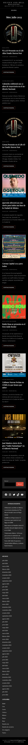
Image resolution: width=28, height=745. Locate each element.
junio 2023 (5, 660)
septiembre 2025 (7, 581)
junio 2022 (5, 695)
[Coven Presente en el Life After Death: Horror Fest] (14, 127)
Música (4, 47)
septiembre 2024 (7, 616)
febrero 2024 (5, 636)
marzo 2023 (5, 668)
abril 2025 (5, 595)
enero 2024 (5, 639)
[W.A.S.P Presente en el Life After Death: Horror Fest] (14, 33)
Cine (3, 706)
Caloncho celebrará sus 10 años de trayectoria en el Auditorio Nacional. (13, 86)
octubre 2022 (6, 683)
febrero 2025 (5, 601)
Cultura (4, 81)
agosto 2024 (5, 619)
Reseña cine (5, 724)
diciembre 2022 (6, 677)
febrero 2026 (5, 569)
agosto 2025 (5, 584)
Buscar (6, 481)
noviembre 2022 (6, 680)
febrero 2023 (5, 671)
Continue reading (9, 72)
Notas (7, 47)
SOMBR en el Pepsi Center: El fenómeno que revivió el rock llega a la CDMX (12, 520)
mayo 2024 (5, 627)
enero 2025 (5, 604)
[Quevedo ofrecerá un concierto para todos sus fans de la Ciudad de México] (14, 185)
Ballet (3, 703)
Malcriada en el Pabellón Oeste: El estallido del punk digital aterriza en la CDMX (13, 528)
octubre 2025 (6, 578)
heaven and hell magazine (14, 3)
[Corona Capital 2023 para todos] (14, 246)
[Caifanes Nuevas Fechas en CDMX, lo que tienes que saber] (14, 365)
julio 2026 (5, 560)
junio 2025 (5, 590)
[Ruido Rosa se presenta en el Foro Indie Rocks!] (14, 307)
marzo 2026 (5, 566)
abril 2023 (5, 665)
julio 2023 (5, 657)
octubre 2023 (6, 648)
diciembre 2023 (6, 642)
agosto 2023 (5, 654)
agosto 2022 (5, 689)
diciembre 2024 (6, 607)
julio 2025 (5, 587)
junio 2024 (5, 625)
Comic (4, 709)
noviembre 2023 (6, 645)
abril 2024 (5, 630)
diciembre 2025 (6, 572)
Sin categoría (13, 321)
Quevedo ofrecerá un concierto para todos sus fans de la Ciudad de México (13, 205)
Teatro (4, 733)
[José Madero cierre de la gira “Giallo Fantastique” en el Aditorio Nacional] (14, 426)
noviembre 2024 (6, 610)
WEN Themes (21, 742)
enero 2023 (5, 674)
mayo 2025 (5, 592)
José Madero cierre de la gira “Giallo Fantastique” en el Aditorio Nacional (13, 446)
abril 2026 (5, 563)
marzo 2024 (5, 633)
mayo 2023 (5, 662)
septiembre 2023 (7, 651)
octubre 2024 (6, 613)
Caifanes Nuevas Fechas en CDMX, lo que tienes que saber (13, 385)
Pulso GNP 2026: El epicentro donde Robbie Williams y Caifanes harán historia (13, 543)
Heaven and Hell (13, 56)
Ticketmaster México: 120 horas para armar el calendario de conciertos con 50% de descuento (13, 535)
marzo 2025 (5, 598)
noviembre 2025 (6, 575)
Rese (3, 721)
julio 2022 (5, 692)
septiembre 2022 (7, 686)
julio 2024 (5, 622)
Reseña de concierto (8, 727)
